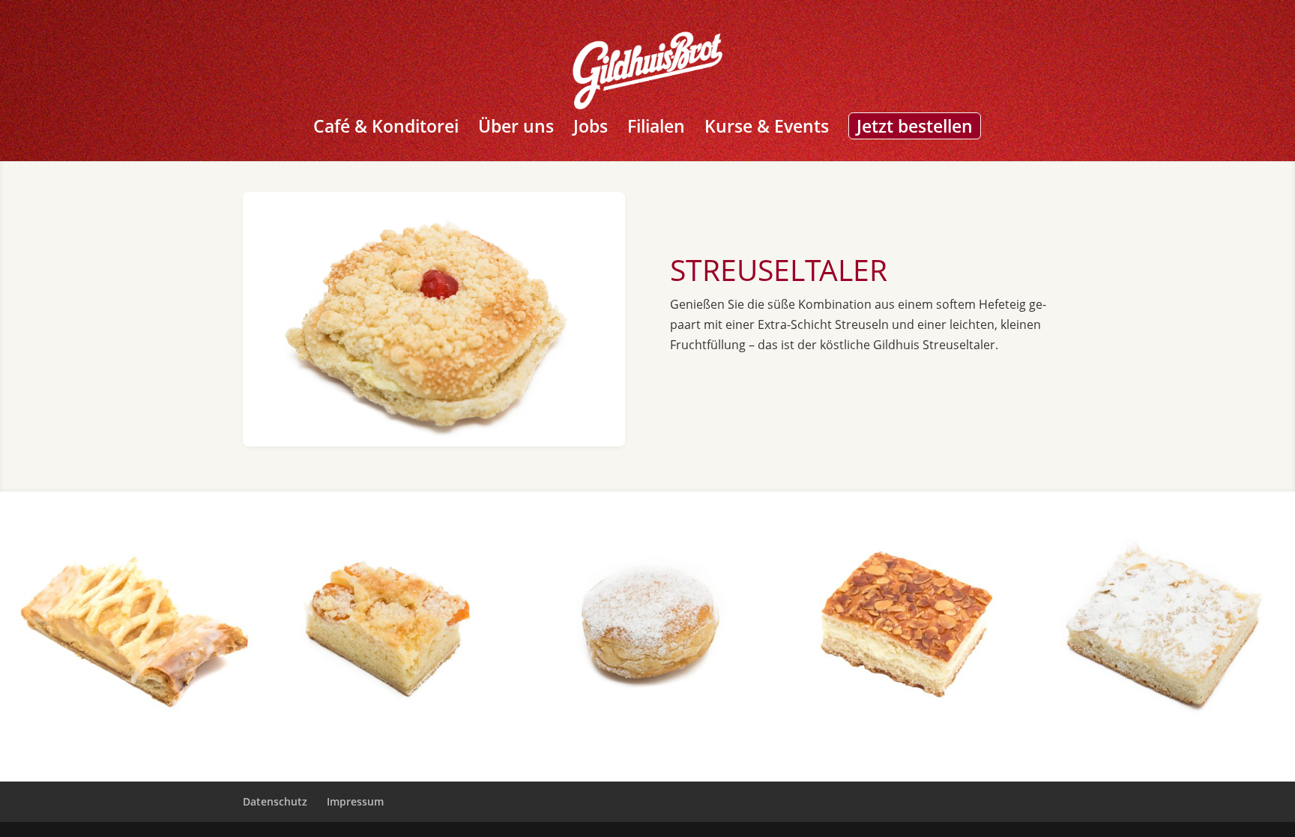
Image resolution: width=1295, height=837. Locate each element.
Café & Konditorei (386, 129)
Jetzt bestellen (915, 126)
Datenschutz (275, 801)
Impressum (355, 801)
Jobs (590, 129)
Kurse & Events (766, 129)
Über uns (516, 129)
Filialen (656, 129)
